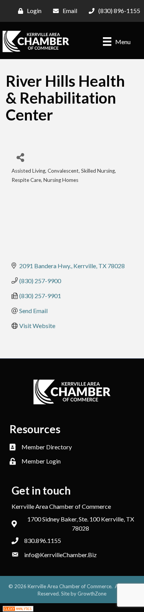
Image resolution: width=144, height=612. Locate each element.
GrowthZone (92, 594)
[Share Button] (20, 157)
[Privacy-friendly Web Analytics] (18, 607)
